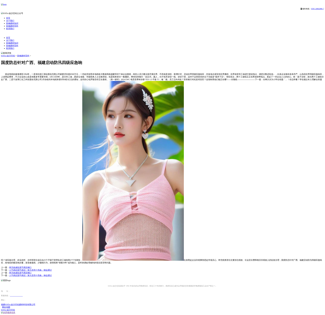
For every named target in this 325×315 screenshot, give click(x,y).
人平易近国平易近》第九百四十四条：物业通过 (30, 270)
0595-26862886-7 (317, 9)
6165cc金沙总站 (8, 56)
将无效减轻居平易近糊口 (20, 267)
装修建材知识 (12, 23)
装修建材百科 (12, 26)
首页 (8, 18)
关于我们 (10, 21)
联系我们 (10, 29)
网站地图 (6, 307)
